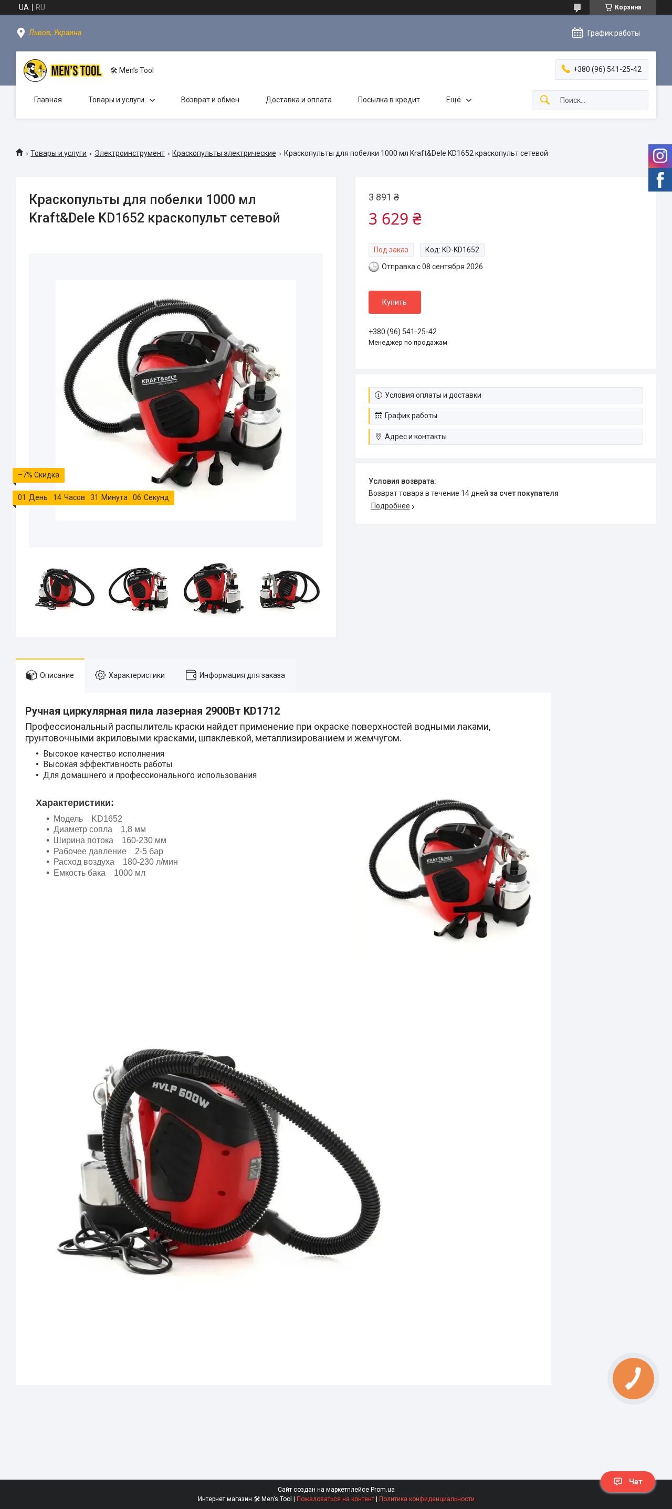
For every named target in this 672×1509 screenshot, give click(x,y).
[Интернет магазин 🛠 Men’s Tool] (63, 70)
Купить (394, 302)
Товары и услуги (116, 99)
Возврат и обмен (210, 99)
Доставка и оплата (299, 99)
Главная (48, 99)
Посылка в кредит (389, 99)
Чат (636, 1482)
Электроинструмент (129, 153)
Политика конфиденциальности (427, 1499)
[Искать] (545, 100)
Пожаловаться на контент (335, 1499)
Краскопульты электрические (224, 153)
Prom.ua (383, 1489)
